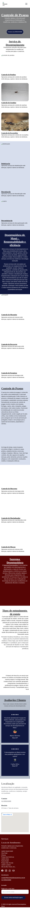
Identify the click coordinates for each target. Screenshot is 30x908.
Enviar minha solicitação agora (13, 897)
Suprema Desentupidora (10, 565)
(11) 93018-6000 (6, 801)
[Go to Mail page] (13, 871)
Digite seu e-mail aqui (7, 888)
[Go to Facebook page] (2, 871)
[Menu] (26, 4)
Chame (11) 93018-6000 (15, 32)
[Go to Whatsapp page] (10, 871)
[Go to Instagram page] (6, 871)
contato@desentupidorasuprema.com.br (13, 877)
